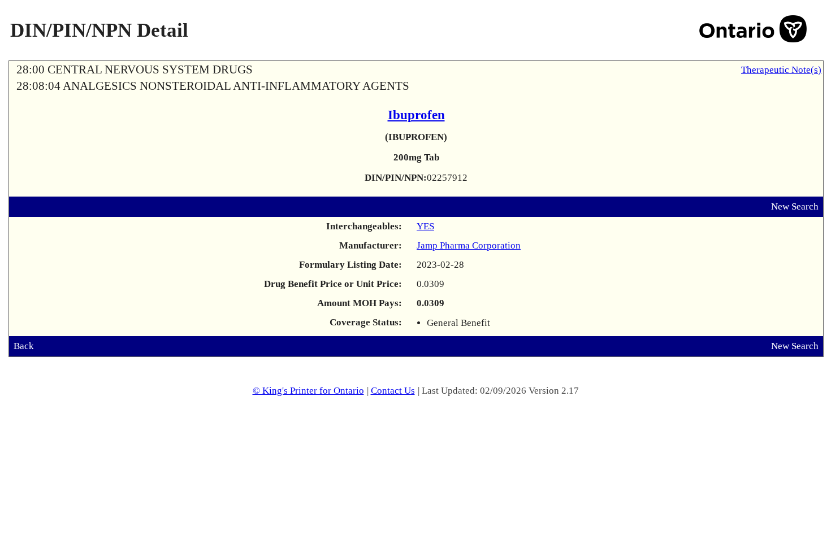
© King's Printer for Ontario (308, 390)
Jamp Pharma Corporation (469, 245)
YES (425, 226)
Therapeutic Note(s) (781, 69)
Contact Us (393, 390)
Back (24, 346)
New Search (795, 206)
